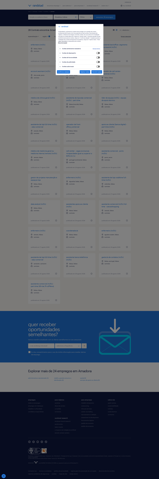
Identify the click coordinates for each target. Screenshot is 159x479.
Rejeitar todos (85, 72)
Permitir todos (96, 72)
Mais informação (62, 43)
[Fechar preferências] (4, 476)
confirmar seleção (63, 72)
